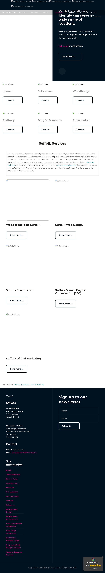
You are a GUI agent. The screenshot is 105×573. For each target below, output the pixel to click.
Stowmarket (81, 120)
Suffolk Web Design (69, 224)
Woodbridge (81, 91)
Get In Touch (68, 56)
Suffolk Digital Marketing (23, 358)
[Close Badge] (102, 557)
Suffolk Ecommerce (19, 290)
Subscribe (67, 426)
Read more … (16, 235)
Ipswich (8, 91)
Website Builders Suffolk (23, 224)
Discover (10, 100)
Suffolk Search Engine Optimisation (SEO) (70, 292)
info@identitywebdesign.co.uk (24, 452)
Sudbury (8, 120)
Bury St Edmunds (50, 120)
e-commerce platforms (66, 165)
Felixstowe (45, 91)
